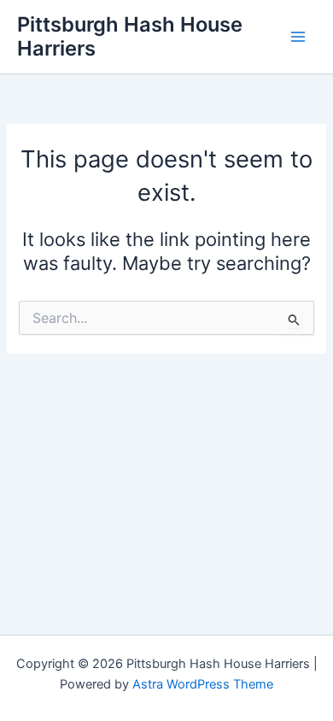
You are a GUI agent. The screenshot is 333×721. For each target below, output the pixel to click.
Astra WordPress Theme (202, 684)
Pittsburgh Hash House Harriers (129, 36)
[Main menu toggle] (298, 37)
